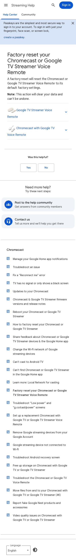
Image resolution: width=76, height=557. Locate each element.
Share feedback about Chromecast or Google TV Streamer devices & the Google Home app (41, 339)
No (46, 167)
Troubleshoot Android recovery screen (36, 457)
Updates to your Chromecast (30, 291)
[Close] (73, 23)
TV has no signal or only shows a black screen (40, 283)
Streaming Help (23, 5)
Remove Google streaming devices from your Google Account (40, 435)
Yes (28, 167)
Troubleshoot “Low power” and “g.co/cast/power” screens (32, 405)
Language (15, 545)
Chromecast (15, 250)
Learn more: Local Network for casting (36, 382)
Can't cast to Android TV (28, 362)
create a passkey (14, 37)
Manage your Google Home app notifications (40, 259)
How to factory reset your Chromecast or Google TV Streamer (38, 326)
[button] (5, 5)
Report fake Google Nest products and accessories (37, 505)
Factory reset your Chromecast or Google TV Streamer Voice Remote (40, 393)
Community (28, 14)
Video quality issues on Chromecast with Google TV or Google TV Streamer (37, 518)
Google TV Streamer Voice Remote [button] (29, 113)
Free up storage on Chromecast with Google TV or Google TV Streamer (40, 468)
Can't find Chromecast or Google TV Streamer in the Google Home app (41, 372)
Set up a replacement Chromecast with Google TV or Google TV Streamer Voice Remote (37, 420)
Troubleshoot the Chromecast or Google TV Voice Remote (40, 480)
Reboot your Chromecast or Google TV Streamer (37, 314)
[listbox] (18, 550)
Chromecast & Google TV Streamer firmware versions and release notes (40, 302)
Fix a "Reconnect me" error (29, 275)
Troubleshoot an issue (26, 267)
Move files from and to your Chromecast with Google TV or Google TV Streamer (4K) (40, 493)
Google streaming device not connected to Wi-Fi (39, 447)
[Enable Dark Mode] (35, 549)
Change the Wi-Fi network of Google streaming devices (35, 351)
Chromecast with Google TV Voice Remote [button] (31, 131)
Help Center (10, 14)
